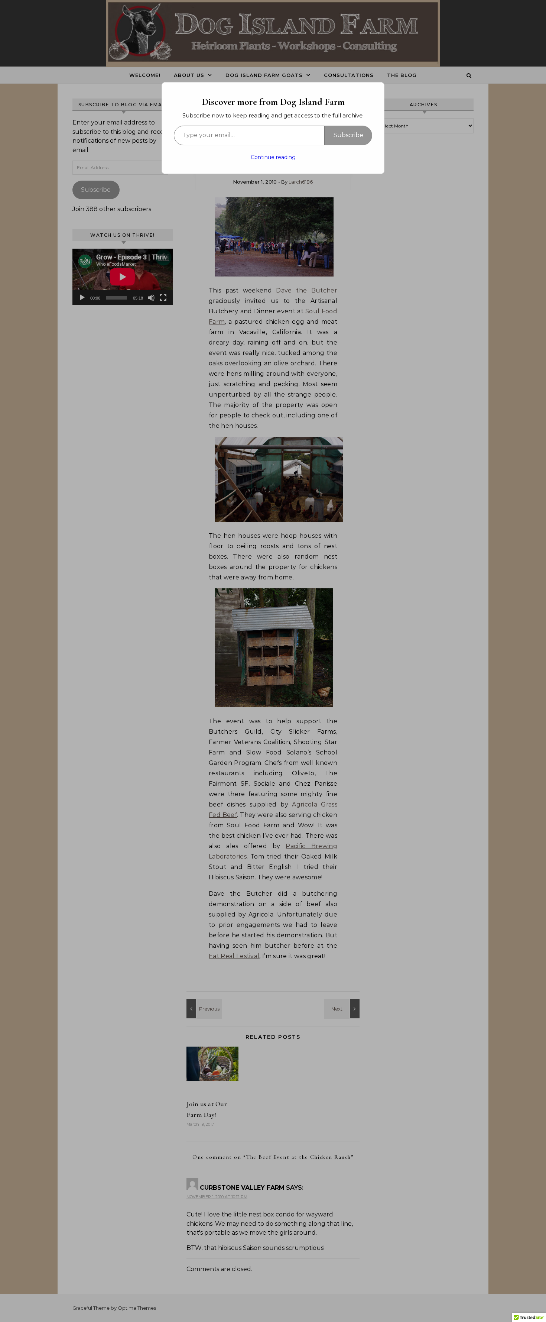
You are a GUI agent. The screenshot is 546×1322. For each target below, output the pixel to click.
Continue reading (273, 157)
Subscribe (348, 135)
